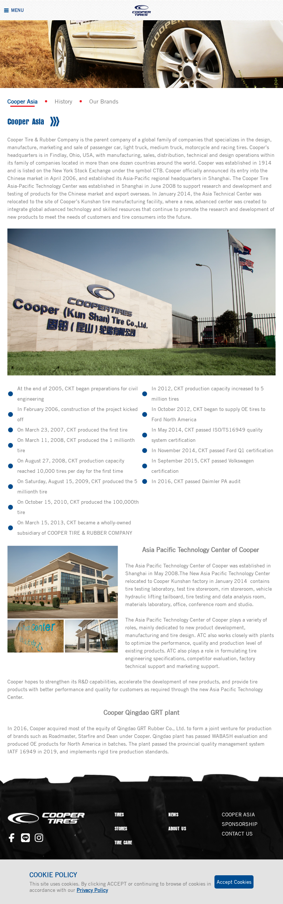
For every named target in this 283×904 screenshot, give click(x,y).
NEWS (173, 814)
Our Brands (103, 101)
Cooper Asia (22, 101)
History (63, 101)
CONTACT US (237, 833)
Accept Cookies (234, 882)
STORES (121, 828)
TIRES (119, 814)
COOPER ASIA (238, 814)
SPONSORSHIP (240, 824)
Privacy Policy (92, 890)
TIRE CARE (123, 842)
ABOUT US (177, 828)
